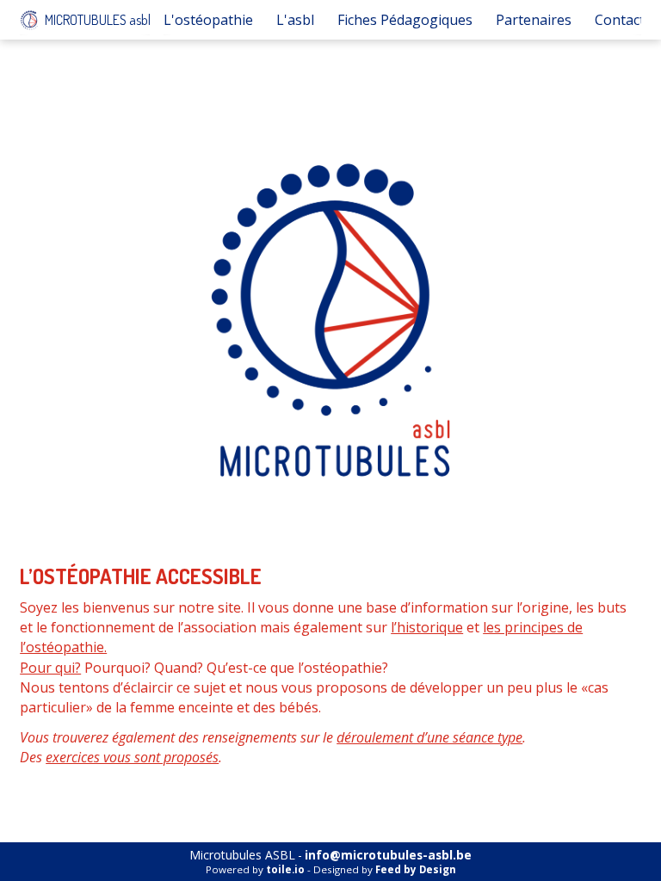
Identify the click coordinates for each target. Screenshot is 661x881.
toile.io (285, 869)
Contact (620, 19)
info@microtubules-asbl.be (388, 855)
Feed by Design (415, 869)
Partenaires (533, 19)
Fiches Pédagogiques (405, 19)
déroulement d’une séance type (429, 737)
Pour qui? (50, 667)
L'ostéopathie (208, 19)
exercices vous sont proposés (132, 757)
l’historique (427, 627)
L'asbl (295, 19)
